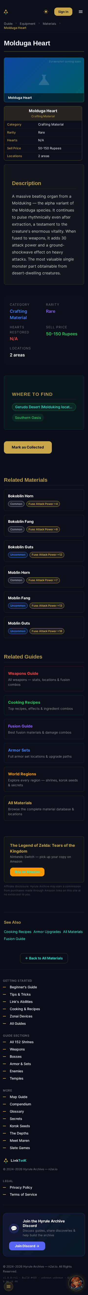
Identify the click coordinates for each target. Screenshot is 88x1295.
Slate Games (20, 1148)
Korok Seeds (20, 1126)
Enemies (16, 1071)
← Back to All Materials (44, 958)
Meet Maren (19, 1140)
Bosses (16, 1056)
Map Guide (18, 1097)
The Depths (19, 1133)
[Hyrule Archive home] (6, 12)
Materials (49, 23)
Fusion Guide (14, 939)
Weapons (17, 1049)
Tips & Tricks (20, 994)
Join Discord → (27, 1246)
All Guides (18, 1023)
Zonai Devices (21, 1016)
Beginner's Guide (23, 987)
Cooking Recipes (18, 932)
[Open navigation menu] (80, 11)
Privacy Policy (21, 1187)
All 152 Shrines (22, 1042)
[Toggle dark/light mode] (46, 11)
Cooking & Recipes (25, 1009)
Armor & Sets (20, 1064)
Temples (16, 1078)
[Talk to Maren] (76, 1283)
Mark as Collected (28, 447)
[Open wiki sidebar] (8, 1286)
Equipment (27, 23)
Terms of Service (23, 1194)
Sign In (63, 12)
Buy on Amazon (27, 872)
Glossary (17, 1111)
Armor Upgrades (47, 932)
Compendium (20, 1104)
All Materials (73, 932)
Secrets (16, 1119)
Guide (8, 23)
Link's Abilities (21, 1001)
